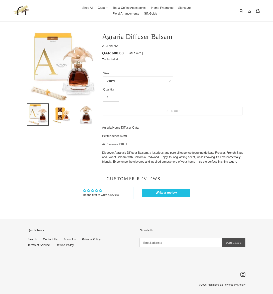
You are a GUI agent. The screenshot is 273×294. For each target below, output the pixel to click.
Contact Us (50, 239)
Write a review (166, 192)
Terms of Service (39, 245)
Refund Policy (65, 245)
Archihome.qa (215, 284)
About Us (70, 239)
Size (106, 73)
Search (32, 239)
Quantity (108, 89)
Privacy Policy (91, 239)
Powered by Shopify (234, 284)
